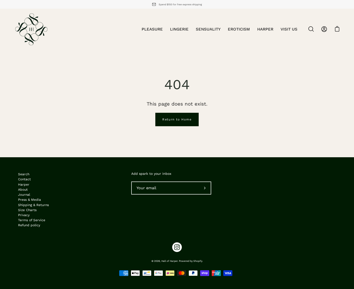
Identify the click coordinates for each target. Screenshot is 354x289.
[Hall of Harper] (31, 29)
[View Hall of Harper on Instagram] (177, 247)
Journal (24, 194)
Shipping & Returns (33, 205)
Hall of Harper (169, 261)
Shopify (197, 261)
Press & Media (29, 199)
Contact (24, 179)
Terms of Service (31, 220)
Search (23, 174)
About (23, 189)
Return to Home (176, 119)
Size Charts (27, 210)
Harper (23, 184)
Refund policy (29, 225)
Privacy (24, 215)
